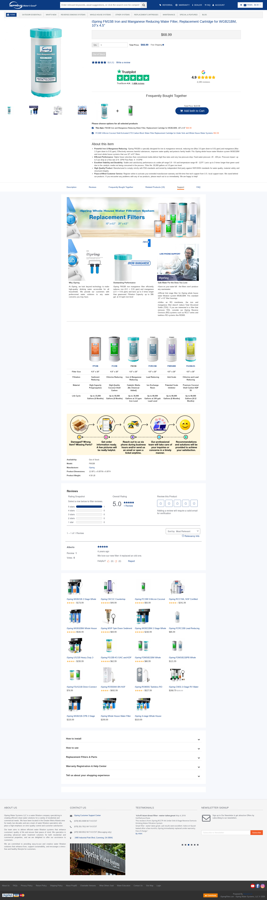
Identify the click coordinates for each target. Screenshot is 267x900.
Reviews (92, 187)
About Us (6, 886)
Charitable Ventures (88, 886)
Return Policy (41, 886)
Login (159, 886)
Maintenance (168, 15)
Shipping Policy (56, 886)
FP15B (95, 366)
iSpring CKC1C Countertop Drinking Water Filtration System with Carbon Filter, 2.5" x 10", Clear (116, 599)
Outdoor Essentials (31, 15)
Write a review (123, 62)
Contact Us (138, 886)
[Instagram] (262, 886)
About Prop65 (71, 886)
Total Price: (138, 44)
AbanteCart (247, 894)
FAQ (198, 187)
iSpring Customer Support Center (87, 815)
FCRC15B (153, 366)
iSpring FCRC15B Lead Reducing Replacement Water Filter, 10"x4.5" (184, 628)
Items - (252, 5)
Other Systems (122, 15)
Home (12, 15)
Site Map (149, 886)
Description (71, 187)
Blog (204, 15)
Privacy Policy (27, 886)
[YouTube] (252, 886)
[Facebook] (257, 886)
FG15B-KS (190, 366)
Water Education (123, 886)
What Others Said (106, 886)
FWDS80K (171, 366)
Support (180, 187)
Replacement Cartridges (145, 15)
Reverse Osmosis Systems (72, 15)
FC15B (114, 366)
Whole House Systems (100, 15)
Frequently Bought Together (121, 187)
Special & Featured (188, 15)
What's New (50, 15)
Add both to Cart (193, 110)
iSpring (92, 468)
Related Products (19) (155, 187)
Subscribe (256, 832)
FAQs (15, 886)
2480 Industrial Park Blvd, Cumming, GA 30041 (93, 838)
